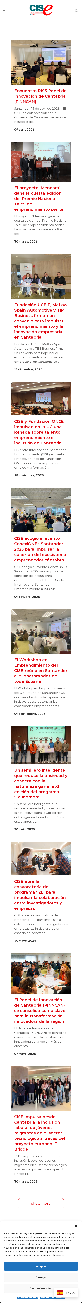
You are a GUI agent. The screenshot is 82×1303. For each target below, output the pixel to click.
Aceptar (41, 1266)
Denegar (41, 1277)
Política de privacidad (52, 1297)
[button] (76, 1226)
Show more (41, 1203)
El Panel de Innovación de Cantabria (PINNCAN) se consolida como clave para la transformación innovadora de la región (39, 1010)
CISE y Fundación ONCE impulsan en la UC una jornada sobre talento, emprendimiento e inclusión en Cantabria (39, 432)
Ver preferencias (41, 1288)
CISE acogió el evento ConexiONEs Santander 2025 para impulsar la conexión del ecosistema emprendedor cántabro (40, 549)
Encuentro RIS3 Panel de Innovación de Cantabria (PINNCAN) (40, 96)
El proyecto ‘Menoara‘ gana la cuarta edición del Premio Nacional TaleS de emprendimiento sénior (39, 198)
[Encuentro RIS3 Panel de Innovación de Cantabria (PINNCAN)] (41, 62)
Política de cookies (27, 1297)
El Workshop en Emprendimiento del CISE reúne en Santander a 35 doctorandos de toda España (40, 670)
